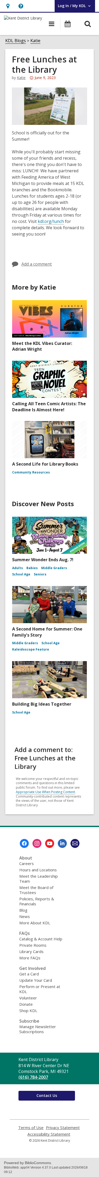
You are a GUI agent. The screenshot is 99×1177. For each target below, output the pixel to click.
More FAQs (29, 957)
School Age (21, 574)
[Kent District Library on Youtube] (49, 843)
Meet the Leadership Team (38, 878)
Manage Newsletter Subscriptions (37, 1029)
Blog (23, 910)
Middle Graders (54, 568)
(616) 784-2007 (33, 1077)
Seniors (40, 574)
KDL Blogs (15, 40)
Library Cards (31, 951)
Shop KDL (28, 1010)
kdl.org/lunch (51, 221)
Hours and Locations (38, 869)
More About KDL (34, 922)
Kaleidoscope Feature (30, 649)
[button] (8, 6)
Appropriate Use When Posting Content (45, 792)
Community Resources (31, 472)
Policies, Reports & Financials (36, 901)
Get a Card (29, 973)
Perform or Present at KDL (39, 989)
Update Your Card (35, 980)
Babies (32, 568)
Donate (26, 1004)
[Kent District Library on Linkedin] (62, 843)
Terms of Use (31, 1127)
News (24, 916)
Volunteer (28, 997)
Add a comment (36, 264)
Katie (35, 40)
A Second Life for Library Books (45, 464)
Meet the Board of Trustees (36, 890)
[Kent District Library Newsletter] (74, 843)
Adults (17, 568)
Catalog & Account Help (40, 938)
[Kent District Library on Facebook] (24, 843)
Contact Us (46, 1095)
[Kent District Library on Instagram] (36, 843)
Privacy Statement (63, 1127)
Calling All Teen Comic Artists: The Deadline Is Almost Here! (49, 406)
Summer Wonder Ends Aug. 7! (42, 560)
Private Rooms (32, 945)
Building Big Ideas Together (41, 704)
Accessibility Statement (48, 1134)
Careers (26, 863)
